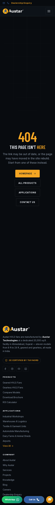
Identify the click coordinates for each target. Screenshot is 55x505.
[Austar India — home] (13, 11)
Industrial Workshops (13, 416)
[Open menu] (49, 11)
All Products (27, 183)
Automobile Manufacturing (16, 431)
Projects (7, 475)
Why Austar (8, 465)
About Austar (9, 460)
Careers (7, 489)
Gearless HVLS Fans (13, 387)
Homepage (25, 173)
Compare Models (11, 392)
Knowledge (8, 480)
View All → (8, 446)
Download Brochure (13, 397)
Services (7, 470)
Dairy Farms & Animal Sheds (17, 436)
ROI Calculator (10, 402)
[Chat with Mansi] (49, 499)
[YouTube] (19, 369)
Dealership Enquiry (21, 3)
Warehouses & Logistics (15, 421)
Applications (27, 192)
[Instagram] (12, 369)
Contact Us (27, 202)
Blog (5, 484)
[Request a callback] (34, 499)
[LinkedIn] (25, 369)
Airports (7, 441)
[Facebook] (5, 369)
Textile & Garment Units (14, 426)
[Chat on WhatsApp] (12, 499)
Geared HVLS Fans (12, 382)
